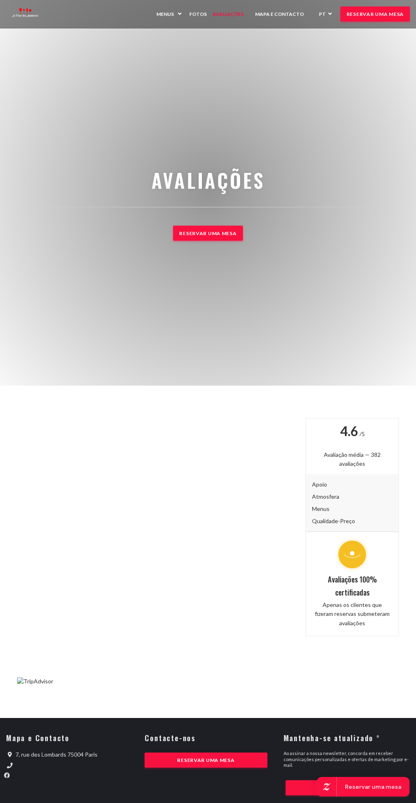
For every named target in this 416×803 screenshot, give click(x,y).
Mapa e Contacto (279, 14)
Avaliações (228, 14)
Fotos (198, 14)
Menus (165, 14)
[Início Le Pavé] (29, 14)
